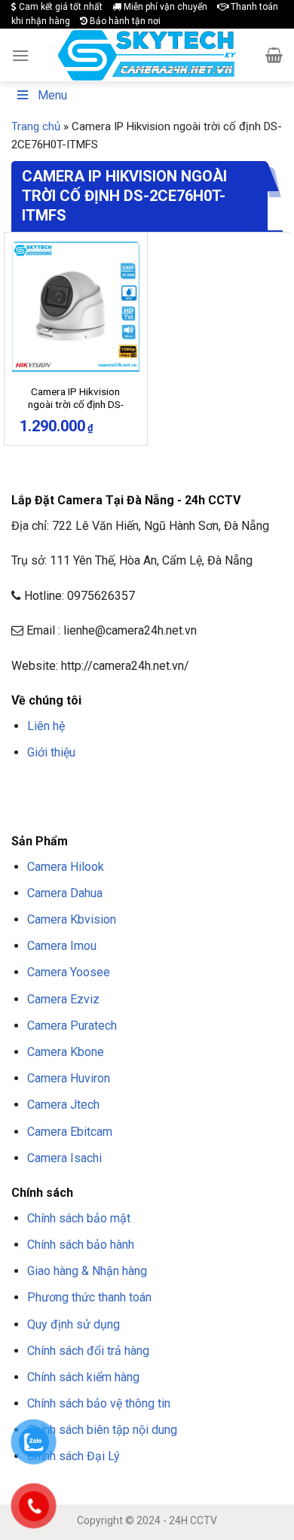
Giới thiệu (51, 752)
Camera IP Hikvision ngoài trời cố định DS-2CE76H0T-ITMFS (76, 404)
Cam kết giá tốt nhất (60, 7)
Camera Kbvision (71, 919)
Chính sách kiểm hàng (83, 1377)
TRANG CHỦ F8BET (83, 788)
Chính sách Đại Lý (73, 1456)
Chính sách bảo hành (80, 1244)
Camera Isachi (64, 1158)
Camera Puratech (72, 1025)
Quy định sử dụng (73, 1324)
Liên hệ (46, 726)
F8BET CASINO (225, 788)
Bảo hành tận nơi (124, 21)
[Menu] (20, 55)
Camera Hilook (65, 867)
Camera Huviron (68, 1078)
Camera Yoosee (68, 972)
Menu (52, 95)
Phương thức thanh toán (89, 1297)
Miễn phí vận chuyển (164, 7)
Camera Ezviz (63, 999)
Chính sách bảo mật (78, 1218)
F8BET (24, 788)
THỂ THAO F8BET (194, 807)
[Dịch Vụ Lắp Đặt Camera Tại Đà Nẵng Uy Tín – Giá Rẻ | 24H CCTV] (147, 55)
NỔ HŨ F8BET (119, 807)
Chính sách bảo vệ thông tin (98, 1403)
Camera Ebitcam (69, 1132)
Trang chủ (35, 126)
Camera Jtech (63, 1104)
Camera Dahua (65, 893)
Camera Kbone (65, 1052)
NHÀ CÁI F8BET (159, 788)
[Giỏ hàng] (274, 55)
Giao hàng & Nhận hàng (87, 1271)
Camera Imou (61, 946)
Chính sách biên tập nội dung (102, 1430)
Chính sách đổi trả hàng (88, 1351)
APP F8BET (64, 807)
